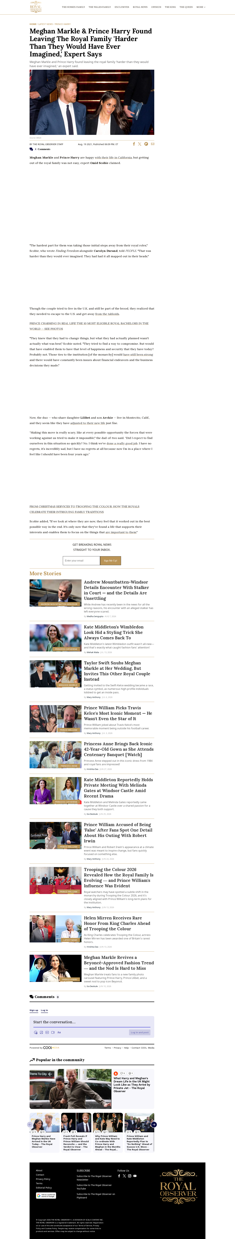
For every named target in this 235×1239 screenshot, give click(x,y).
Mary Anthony (94, 697)
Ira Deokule (92, 814)
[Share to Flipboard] (145, 144)
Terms (39, 1183)
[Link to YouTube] (135, 1176)
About (39, 1170)
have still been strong (138, 354)
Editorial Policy (44, 1187)
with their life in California (113, 157)
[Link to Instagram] (129, 1176)
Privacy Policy (43, 1179)
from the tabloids (107, 314)
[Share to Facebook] (134, 144)
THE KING (170, 7)
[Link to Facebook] (119, 1176)
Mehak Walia (93, 652)
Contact (40, 1174)
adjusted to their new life (87, 423)
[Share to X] (138, 144)
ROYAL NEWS (140, 7)
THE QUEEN (186, 7)
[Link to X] (124, 1176)
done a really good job (122, 443)
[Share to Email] (151, 144)
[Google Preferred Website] (46, 1198)
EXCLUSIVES (122, 7)
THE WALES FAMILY (100, 7)
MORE (199, 7)
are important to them (121, 532)
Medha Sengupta (95, 616)
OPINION (156, 7)
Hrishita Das (92, 769)
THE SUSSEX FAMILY (73, 7)
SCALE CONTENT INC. (94, 1220)
